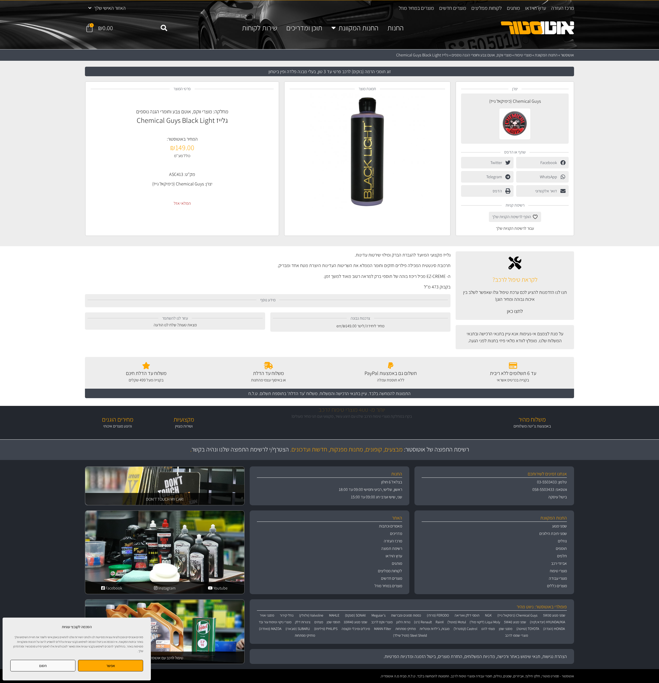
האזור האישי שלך (110, 8)
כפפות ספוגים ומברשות (406, 615)
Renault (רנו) (423, 622)
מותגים (513, 8)
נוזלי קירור (286, 615)
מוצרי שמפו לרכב (516, 635)
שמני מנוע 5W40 (515, 622)
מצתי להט (488, 628)
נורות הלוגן (403, 622)
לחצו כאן (515, 311)
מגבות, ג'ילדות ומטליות (434, 628)
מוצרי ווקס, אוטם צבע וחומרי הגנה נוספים (481, 55)
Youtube (220, 588)
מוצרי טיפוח (523, 55)
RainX (440, 622)
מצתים (318, 622)
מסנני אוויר (267, 615)
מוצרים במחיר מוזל (416, 8)
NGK (488, 615)
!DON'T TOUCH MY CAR (165, 499)
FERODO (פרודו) (438, 615)
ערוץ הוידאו (535, 8)
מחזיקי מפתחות (405, 628)
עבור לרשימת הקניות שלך (515, 228)
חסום (43, 665)
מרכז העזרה (562, 8)
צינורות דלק (302, 622)
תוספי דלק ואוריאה (467, 615)
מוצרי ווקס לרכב (382, 622)
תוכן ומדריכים (304, 27)
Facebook (113, 588)
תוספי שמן (333, 622)
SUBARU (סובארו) (297, 628)
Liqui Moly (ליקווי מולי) (485, 622)
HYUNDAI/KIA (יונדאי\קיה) (547, 622)
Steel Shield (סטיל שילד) (410, 635)
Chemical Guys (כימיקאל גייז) (515, 101)
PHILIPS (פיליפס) (325, 628)
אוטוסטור (567, 55)
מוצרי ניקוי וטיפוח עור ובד (275, 622)
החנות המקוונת (358, 27)
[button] (163, 28)
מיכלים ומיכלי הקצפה (356, 628)
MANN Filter (382, 628)
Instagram (167, 588)
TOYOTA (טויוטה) (527, 628)
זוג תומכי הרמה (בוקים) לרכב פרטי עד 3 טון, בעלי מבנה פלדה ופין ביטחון (329, 71)
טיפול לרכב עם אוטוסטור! (164, 658)
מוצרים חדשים (452, 8)
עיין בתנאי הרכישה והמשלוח (343, 393)
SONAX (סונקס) (355, 615)
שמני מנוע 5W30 (554, 615)
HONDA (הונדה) (554, 628)
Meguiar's (378, 615)
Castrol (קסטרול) (465, 628)
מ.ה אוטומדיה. (389, 676)
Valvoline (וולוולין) (311, 615)
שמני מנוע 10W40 (355, 622)
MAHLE (334, 615)
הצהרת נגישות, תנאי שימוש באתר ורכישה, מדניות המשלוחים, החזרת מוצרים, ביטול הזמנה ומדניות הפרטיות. (475, 656)
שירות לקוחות (259, 27)
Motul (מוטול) (456, 622)
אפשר (110, 665)
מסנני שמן (505, 628)
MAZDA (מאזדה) (270, 628)
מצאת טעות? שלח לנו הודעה (175, 325)
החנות (395, 27)
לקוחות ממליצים (486, 8)
